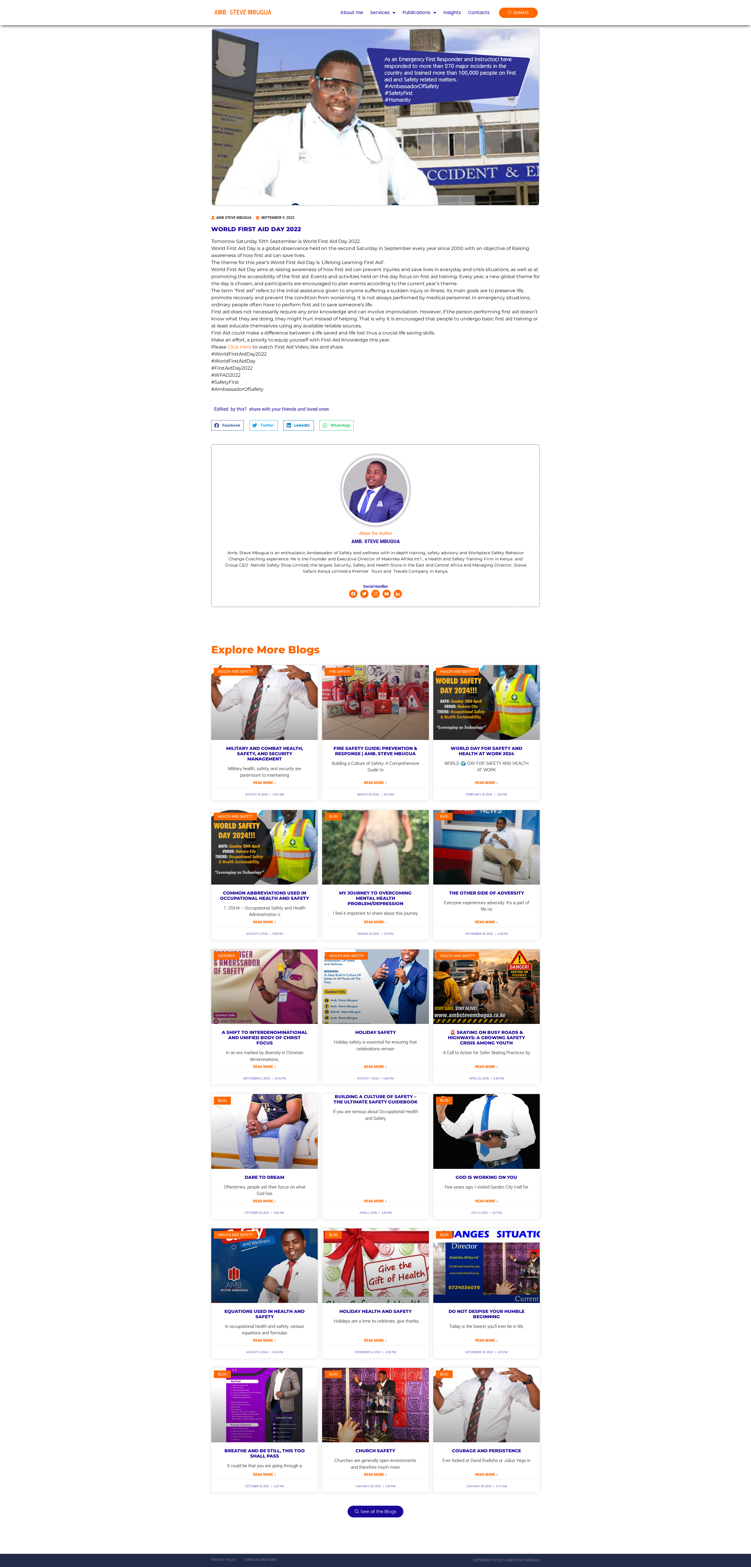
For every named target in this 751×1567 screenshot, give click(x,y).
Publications (416, 13)
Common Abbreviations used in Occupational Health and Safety (264, 895)
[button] (227, 425)
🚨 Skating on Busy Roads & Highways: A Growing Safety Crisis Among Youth (486, 1038)
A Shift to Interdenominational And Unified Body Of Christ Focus (264, 1038)
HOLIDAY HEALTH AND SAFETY (375, 1311)
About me (351, 13)
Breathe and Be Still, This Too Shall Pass (264, 1453)
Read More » (264, 783)
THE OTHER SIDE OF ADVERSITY (486, 893)
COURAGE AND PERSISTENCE (486, 1450)
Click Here (239, 347)
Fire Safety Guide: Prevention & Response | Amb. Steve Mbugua (375, 751)
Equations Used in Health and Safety (264, 1314)
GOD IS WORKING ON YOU (486, 1177)
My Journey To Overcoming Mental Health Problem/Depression (375, 898)
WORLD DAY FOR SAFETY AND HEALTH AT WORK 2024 (486, 751)
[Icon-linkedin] (398, 594)
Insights (452, 13)
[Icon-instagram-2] (375, 594)
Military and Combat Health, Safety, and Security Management (264, 754)
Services (380, 13)
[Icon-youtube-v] (387, 594)
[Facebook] (353, 594)
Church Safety (375, 1450)
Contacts (479, 13)
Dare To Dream (264, 1177)
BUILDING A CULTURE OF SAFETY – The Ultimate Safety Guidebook (375, 1099)
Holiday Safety (375, 1032)
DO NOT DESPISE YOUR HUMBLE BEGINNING (487, 1314)
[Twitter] (364, 594)
